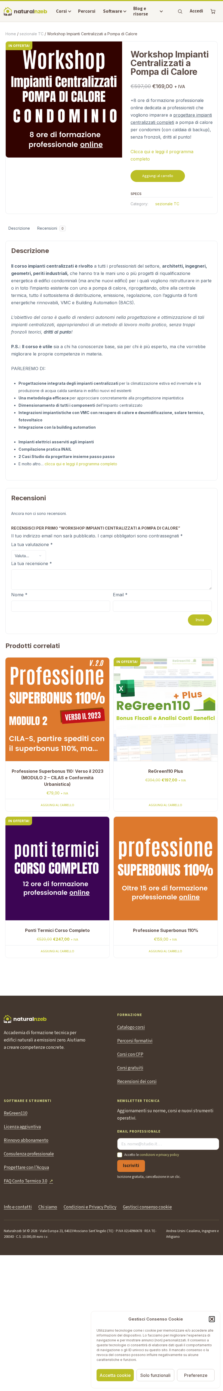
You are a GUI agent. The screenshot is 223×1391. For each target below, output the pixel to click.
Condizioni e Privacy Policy (90, 1207)
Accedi (196, 11)
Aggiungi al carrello (157, 176)
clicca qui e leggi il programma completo (81, 463)
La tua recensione (31, 563)
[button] (212, 1319)
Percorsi (86, 11)
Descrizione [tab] (19, 228)
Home (10, 33)
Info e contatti (18, 1207)
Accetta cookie (115, 1375)
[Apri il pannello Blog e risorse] (161, 11)
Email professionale (139, 1132)
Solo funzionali (155, 1375)
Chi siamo (47, 1207)
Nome (19, 594)
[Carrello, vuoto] (213, 11)
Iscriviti (131, 1165)
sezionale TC (32, 33)
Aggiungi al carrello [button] (57, 805)
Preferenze (195, 1375)
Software (112, 11)
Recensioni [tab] (50, 228)
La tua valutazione (32, 544)
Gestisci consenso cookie (147, 1207)
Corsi (61, 11)
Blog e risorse (140, 11)
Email (120, 594)
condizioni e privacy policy (159, 1154)
